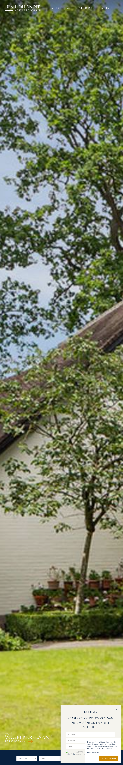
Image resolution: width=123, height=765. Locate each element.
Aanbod (57, 8)
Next (119, 375)
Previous (3, 375)
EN (107, 8)
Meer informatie (93, 752)
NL (102, 8)
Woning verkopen (80, 8)
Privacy (78, 754)
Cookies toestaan (108, 758)
